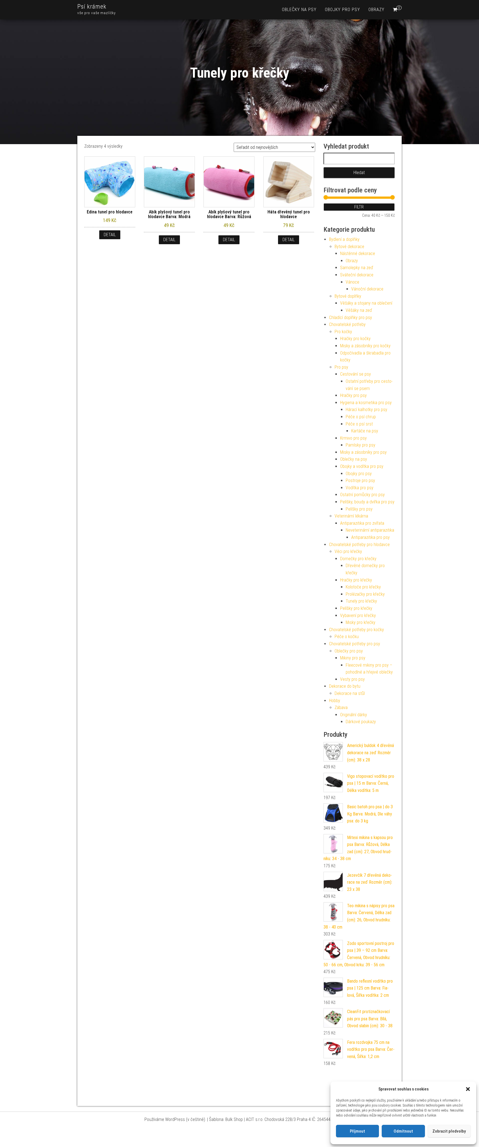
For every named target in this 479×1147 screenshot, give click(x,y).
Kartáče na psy (364, 431)
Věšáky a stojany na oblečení (366, 303)
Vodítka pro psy (359, 487)
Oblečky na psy (299, 9)
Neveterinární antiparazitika (370, 530)
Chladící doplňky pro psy (350, 317)
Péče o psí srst (359, 424)
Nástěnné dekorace (357, 253)
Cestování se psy (355, 374)
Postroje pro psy (360, 480)
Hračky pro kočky (355, 338)
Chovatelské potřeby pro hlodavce (359, 544)
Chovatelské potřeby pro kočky (356, 629)
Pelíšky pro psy (359, 509)
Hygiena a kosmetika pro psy (366, 402)
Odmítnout (403, 1131)
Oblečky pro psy (349, 651)
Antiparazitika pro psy (370, 537)
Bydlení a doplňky (344, 239)
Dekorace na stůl (350, 693)
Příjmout (357, 1131)
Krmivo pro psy (353, 438)
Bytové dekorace (349, 246)
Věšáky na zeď (359, 310)
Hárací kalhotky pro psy (366, 409)
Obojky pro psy (342, 9)
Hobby (334, 700)
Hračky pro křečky (356, 580)
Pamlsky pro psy (360, 445)
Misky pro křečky (360, 622)
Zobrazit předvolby (449, 1131)
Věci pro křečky (348, 551)
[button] (468, 1089)
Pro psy (341, 367)
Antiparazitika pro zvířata (362, 523)
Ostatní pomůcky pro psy (362, 494)
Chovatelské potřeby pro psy (354, 643)
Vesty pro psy (352, 679)
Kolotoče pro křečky (363, 587)
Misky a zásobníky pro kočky (365, 345)
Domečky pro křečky (358, 558)
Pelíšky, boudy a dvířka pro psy (367, 501)
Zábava (341, 707)
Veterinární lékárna (351, 516)
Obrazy (376, 9)
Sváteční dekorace (356, 274)
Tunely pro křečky (361, 601)
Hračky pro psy (353, 395)
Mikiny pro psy (352, 658)
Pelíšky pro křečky (356, 608)
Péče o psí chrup (361, 416)
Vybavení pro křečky (358, 615)
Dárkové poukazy (361, 721)
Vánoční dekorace (367, 289)
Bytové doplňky (348, 296)
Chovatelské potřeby (347, 324)
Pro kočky (343, 331)
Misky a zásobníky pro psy (363, 452)
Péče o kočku (347, 636)
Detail (110, 234)
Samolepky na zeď (356, 267)
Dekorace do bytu (344, 686)
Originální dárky (353, 714)
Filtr (359, 207)
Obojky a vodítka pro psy (361, 466)
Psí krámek (91, 6)
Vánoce (352, 282)
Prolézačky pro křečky (365, 594)
